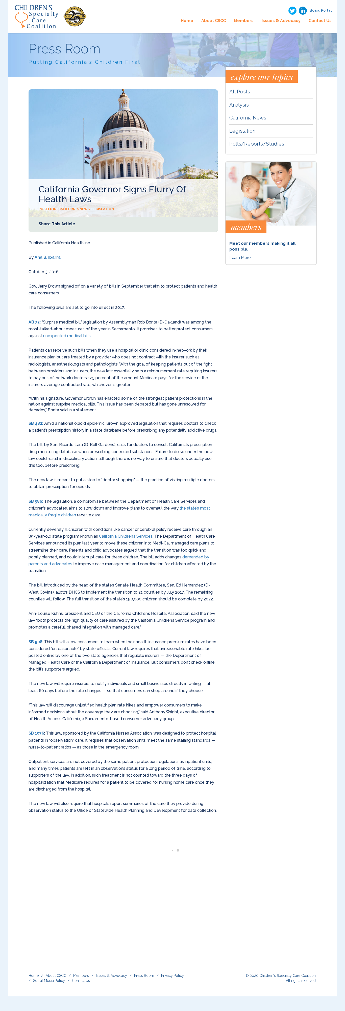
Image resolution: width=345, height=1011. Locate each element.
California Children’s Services (126, 536)
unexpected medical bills (67, 335)
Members (244, 20)
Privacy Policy (172, 976)
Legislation (102, 209)
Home (187, 20)
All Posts (239, 92)
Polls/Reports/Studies (256, 144)
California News (74, 209)
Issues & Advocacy (281, 20)
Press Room (144, 976)
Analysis (239, 105)
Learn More (240, 257)
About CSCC (213, 20)
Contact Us (320, 20)
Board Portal (321, 10)
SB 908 (35, 641)
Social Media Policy (49, 981)
